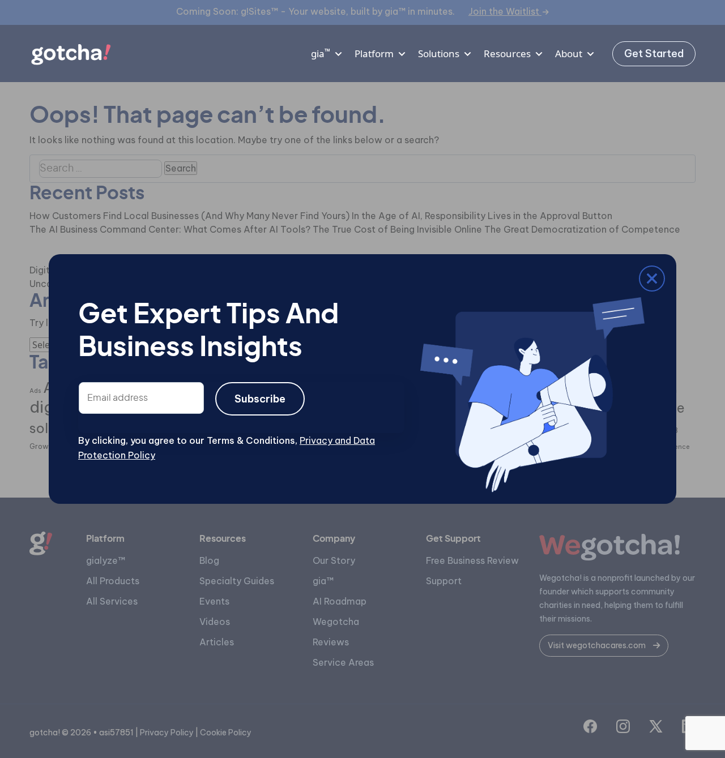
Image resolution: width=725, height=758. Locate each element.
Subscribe (259, 398)
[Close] (86, 280)
